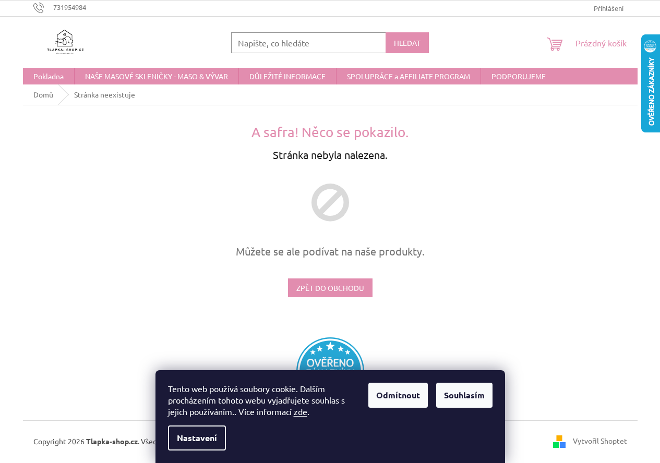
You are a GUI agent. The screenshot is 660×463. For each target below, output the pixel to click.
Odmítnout (398, 394)
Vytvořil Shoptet (600, 440)
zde (300, 411)
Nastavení (197, 437)
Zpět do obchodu (330, 288)
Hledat (407, 42)
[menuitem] (48, 76)
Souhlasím (464, 394)
